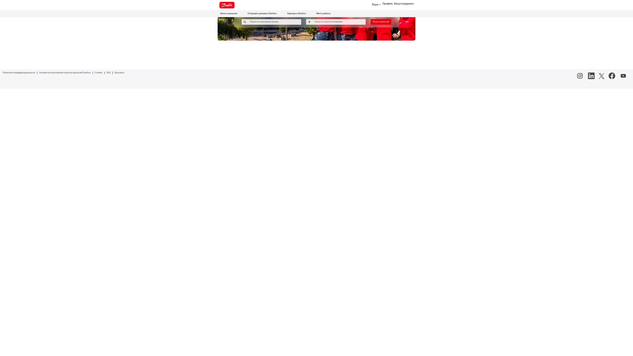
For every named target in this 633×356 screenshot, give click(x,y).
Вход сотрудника (404, 3)
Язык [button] (375, 4)
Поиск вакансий (381, 22)
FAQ (108, 73)
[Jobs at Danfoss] (227, 5)
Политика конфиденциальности (19, 73)
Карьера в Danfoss (296, 13)
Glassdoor (119, 73)
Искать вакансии (228, 13)
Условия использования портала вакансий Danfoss (65, 73)
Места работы (323, 13)
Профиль (387, 3)
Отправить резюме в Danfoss (262, 13)
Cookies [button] (99, 73)
